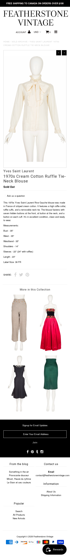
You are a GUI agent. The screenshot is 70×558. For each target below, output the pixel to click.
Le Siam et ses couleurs (19, 482)
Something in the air (19, 471)
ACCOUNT (21, 32)
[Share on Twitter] (21, 275)
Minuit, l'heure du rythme (19, 478)
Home (6, 41)
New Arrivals (19, 518)
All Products (19, 514)
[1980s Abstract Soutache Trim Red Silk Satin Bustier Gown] (51, 350)
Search (18, 511)
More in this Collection (35, 289)
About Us (51, 491)
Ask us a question (16, 195)
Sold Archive (20, 41)
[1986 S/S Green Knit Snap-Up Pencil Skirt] (51, 410)
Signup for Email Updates (35, 425)
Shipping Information (51, 495)
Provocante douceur (19, 475)
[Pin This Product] (27, 275)
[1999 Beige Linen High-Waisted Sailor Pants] (19, 350)
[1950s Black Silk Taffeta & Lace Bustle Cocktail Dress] (19, 410)
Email (51, 471)
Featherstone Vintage (43, 536)
